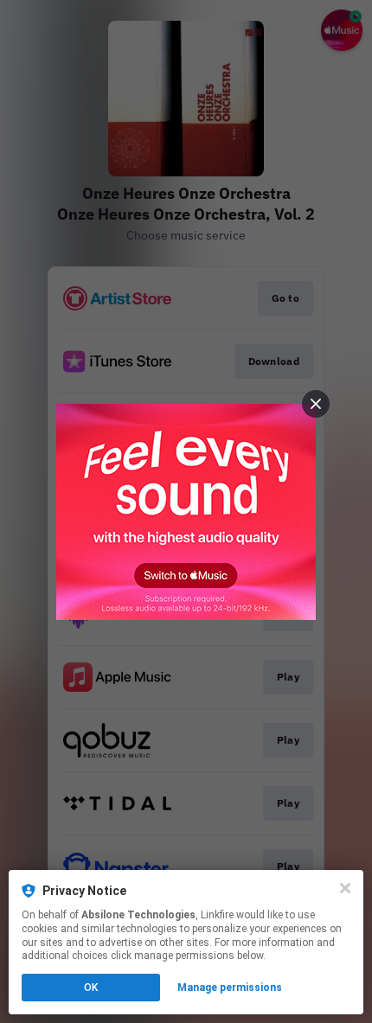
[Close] (345, 888)
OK (91, 987)
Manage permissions (229, 987)
